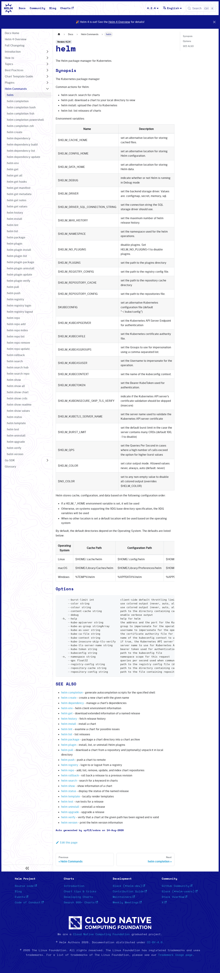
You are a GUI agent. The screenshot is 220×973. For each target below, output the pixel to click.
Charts (65, 8)
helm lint (66, 729)
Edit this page (69, 842)
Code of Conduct (28, 902)
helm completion (72, 692)
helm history (69, 718)
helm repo (67, 770)
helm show (68, 786)
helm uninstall (70, 806)
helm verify (68, 817)
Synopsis (187, 36)
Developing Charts (78, 897)
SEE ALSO (188, 46)
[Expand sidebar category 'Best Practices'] (47, 70)
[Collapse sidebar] (27, 868)
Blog (52, 8)
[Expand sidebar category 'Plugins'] (47, 82)
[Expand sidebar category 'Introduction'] (47, 51)
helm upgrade (70, 812)
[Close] (214, 22)
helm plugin (68, 744)
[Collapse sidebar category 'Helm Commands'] (47, 89)
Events (20, 897)
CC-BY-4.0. (155, 942)
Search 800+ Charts (79, 902)
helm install (68, 723)
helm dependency (72, 703)
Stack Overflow (173, 897)
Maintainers (122, 897)
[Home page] (59, 34)
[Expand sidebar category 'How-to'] (47, 58)
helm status (68, 791)
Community (37, 8)
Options (187, 41)
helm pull (67, 750)
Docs (22, 8)
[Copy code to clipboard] (170, 599)
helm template (70, 796)
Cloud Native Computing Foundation (101, 934)
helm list (66, 734)
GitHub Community (175, 886)
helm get (67, 713)
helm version (69, 822)
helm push (67, 759)
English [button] (173, 8)
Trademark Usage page (175, 955)
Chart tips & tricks (80, 891)
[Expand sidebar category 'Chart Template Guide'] (47, 76)
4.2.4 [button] (151, 8)
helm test (67, 801)
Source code (24, 886)
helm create (68, 697)
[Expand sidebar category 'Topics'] (47, 64)
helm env (67, 708)
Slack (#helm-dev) (127, 886)
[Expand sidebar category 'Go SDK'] (47, 460)
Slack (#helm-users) (178, 891)
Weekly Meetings (126, 902)
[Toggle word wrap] (164, 599)
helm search (69, 780)
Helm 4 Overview (119, 22)
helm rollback (70, 775)
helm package (70, 739)
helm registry (69, 765)
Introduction (74, 886)
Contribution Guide (128, 891)
